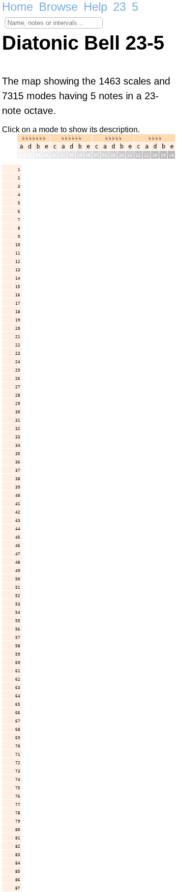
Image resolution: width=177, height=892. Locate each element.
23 (119, 6)
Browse (58, 6)
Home (17, 6)
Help (95, 6)
